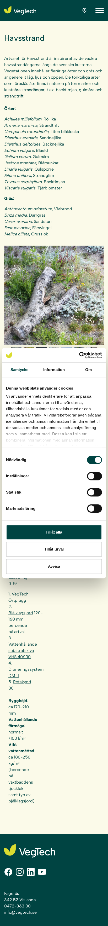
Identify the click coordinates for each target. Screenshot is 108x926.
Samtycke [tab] (19, 369)
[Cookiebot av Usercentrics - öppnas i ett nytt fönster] (79, 355)
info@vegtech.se (20, 912)
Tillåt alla (54, 532)
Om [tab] (88, 369)
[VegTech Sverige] (20, 10)
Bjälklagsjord (20, 612)
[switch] (94, 476)
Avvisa (54, 566)
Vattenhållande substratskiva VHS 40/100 (22, 650)
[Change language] (84, 10)
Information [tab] (54, 369)
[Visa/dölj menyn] (99, 10)
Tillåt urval (54, 549)
